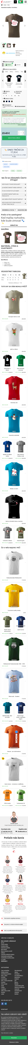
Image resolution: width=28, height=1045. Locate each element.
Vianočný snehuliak (14, 435)
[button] (20, 1)
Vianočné (19, 170)
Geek (2, 985)
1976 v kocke (7, 803)
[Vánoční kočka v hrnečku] (7, 237)
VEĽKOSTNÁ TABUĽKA (19, 92)
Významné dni (18, 990)
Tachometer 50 (21, 803)
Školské (16, 984)
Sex (15, 980)
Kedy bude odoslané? (20, 106)
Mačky (8, 4)
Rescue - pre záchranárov (14, 751)
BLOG (2, 942)
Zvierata (5, 4)
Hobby (3, 987)
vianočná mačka (13, 164)
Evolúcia (3, 982)
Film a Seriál (4, 984)
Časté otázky (4, 944)
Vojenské (17, 989)
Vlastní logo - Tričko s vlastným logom (20, 717)
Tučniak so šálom (7, 540)
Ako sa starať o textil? (6, 951)
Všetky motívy (4, 972)
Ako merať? (4, 949)
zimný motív (6, 166)
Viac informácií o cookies (7, 1033)
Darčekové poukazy (6, 973)
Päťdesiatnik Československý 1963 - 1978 (14, 664)
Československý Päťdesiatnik (14, 578)
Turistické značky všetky (14, 610)
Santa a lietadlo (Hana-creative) (14, 521)
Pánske (9, 64)
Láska (2, 994)
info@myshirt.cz (22, 831)
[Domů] (1, 5)
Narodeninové (18, 970)
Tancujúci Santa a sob (14, 316)
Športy (16, 982)
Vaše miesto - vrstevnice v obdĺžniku (14, 784)
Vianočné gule (20, 540)
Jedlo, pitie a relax (5, 990)
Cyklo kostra (20, 629)
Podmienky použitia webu (7, 957)
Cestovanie (4, 979)
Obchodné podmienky (6, 956)
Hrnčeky (3, 977)
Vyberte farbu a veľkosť (14, 138)
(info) (14, 156)
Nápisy (16, 972)
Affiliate (3, 952)
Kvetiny (3, 992)
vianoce (5, 164)
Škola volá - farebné (14, 696)
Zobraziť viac (14, 225)
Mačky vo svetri (14, 488)
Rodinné (17, 979)
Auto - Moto (4, 975)
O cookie (3, 959)
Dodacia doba (4, 946)
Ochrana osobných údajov (7, 954)
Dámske (19, 64)
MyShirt (16, 994)
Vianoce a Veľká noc (20, 987)
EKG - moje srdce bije (6, 980)
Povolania (17, 973)
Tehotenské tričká (19, 985)
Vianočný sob (14, 402)
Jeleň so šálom (14, 349)
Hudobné (3, 989)
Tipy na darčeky (5, 970)
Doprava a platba (5, 947)
